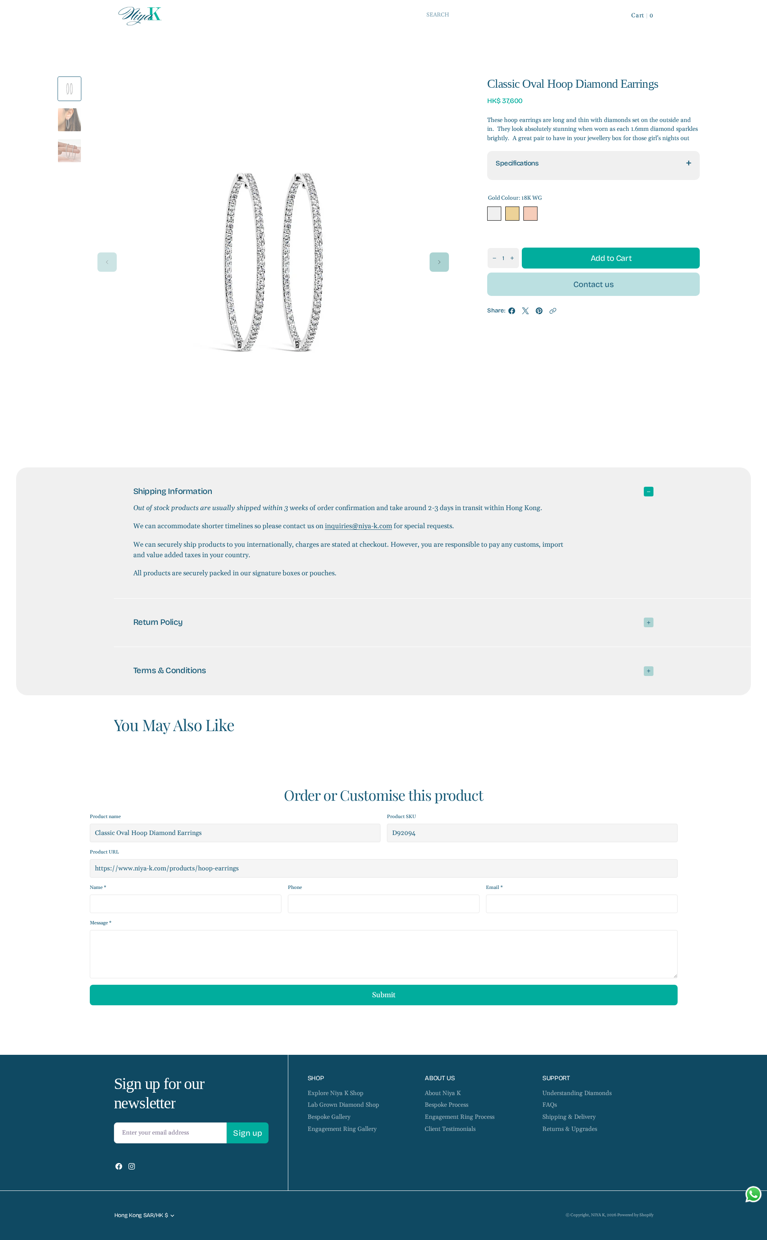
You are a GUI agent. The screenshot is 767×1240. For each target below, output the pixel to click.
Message (101, 923)
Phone (295, 888)
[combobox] (516, 15)
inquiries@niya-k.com (358, 526)
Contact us (593, 284)
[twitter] (525, 312)
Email (494, 888)
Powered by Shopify (635, 1215)
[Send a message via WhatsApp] (753, 1194)
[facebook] (512, 312)
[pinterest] (539, 312)
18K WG (494, 214)
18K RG (530, 214)
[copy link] (553, 312)
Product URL (104, 852)
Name (98, 888)
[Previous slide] (107, 262)
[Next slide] (439, 262)
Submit (383, 995)
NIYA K (598, 1215)
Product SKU (401, 817)
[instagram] (132, 1166)
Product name (105, 817)
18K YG (512, 214)
